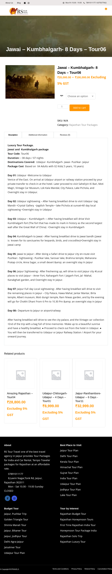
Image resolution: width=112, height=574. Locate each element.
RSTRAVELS (14, 569)
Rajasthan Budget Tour (73, 513)
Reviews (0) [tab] (65, 135)
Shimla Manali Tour (15, 525)
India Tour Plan (68, 478)
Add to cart (79, 107)
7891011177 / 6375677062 (96, 3)
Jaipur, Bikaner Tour (15, 530)
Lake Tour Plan (68, 495)
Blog (19, 3)
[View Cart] (104, 11)
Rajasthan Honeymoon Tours (76, 519)
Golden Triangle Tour (16, 519)
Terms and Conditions (60, 569)
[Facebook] (7, 498)
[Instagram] (28, 3)
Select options (21, 419)
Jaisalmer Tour (12, 547)
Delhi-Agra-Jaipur (14, 541)
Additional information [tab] (38, 135)
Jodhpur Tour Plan (70, 489)
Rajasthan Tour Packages (83, 124)
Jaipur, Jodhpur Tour (15, 536)
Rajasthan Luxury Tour (73, 541)
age (61, 95)
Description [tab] (13, 135)
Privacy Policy (76, 569)
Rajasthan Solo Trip (71, 536)
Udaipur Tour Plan (70, 484)
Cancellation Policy (105, 569)
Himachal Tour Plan (71, 467)
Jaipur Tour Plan (69, 450)
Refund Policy (90, 569)
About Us (9, 3)
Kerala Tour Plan (69, 461)
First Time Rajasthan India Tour (78, 525)
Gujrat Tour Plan (69, 472)
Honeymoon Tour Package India (78, 530)
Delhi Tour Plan (69, 456)
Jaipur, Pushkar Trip (15, 513)
